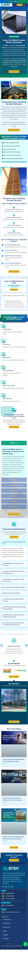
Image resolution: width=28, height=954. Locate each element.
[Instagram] (9, 886)
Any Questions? (14, 537)
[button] (24, 5)
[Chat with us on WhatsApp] (25, 944)
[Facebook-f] (3, 886)
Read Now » (5, 763)
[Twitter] (6, 886)
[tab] (14, 443)
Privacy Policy (18, 944)
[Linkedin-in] (12, 886)
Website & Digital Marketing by (11, 946)
